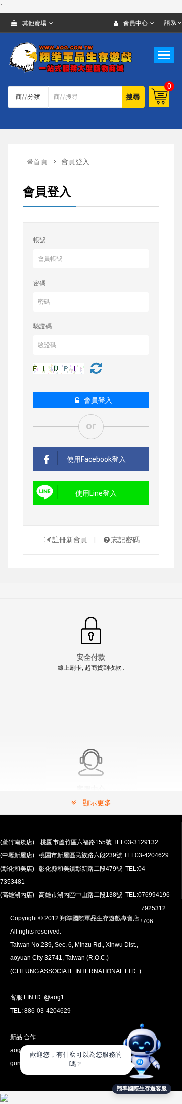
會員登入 (98, 400)
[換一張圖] (96, 368)
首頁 (40, 161)
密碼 (39, 283)
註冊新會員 (69, 540)
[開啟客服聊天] (141, 1050)
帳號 (39, 240)
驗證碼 (42, 326)
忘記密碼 (125, 540)
